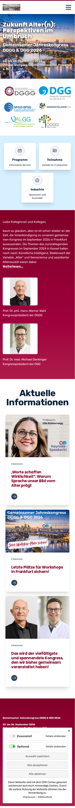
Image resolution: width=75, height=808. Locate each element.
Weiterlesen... (13, 266)
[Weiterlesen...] (14, 496)
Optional (23, 746)
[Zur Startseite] (11, 7)
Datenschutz (45, 797)
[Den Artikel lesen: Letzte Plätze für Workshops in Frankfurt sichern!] (37, 531)
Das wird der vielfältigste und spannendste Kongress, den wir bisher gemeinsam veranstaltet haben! (37, 660)
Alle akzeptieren (37, 765)
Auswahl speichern (37, 756)
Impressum (29, 797)
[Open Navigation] (68, 7)
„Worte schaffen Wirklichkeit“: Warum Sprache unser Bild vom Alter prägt (33, 479)
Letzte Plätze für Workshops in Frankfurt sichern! (37, 569)
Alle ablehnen (37, 774)
